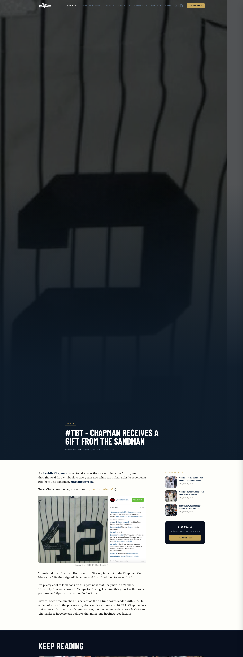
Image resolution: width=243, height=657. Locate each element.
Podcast (156, 5)
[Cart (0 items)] (181, 5)
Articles (72, 5)
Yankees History (92, 5)
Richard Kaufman (73, 449)
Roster (110, 5)
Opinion (71, 423)
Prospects (140, 5)
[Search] (176, 5)
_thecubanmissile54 (101, 489)
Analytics (124, 5)
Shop (168, 5)
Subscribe (196, 5)
